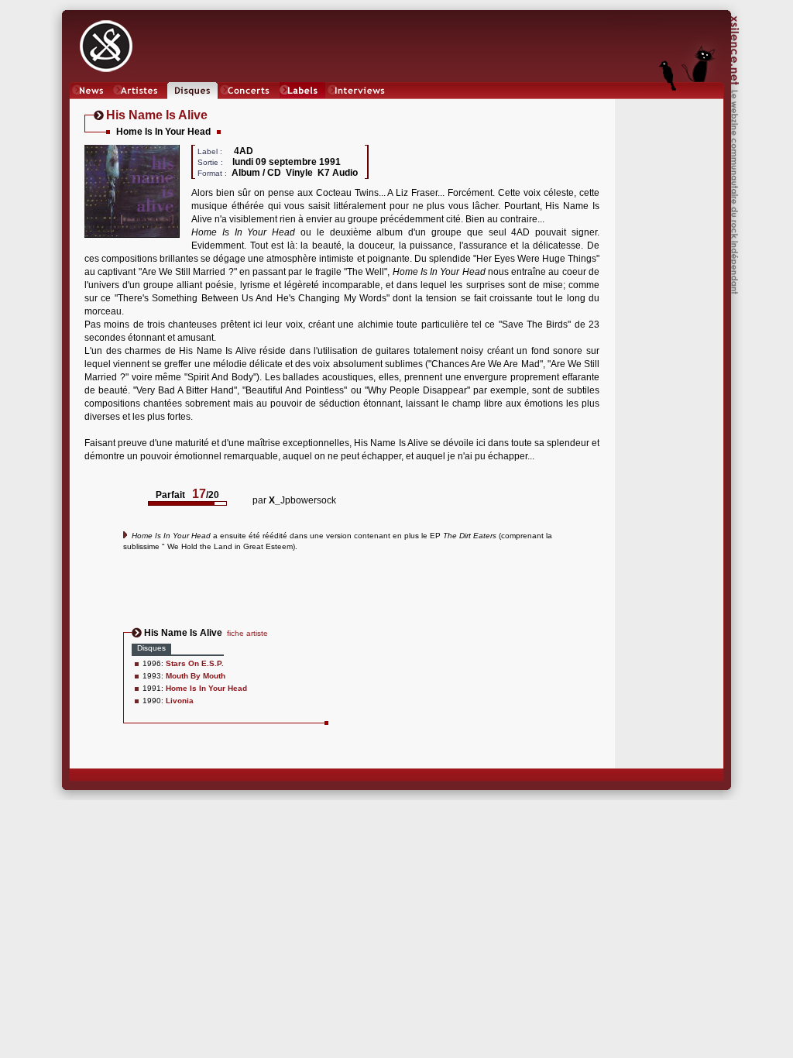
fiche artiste (247, 633)
